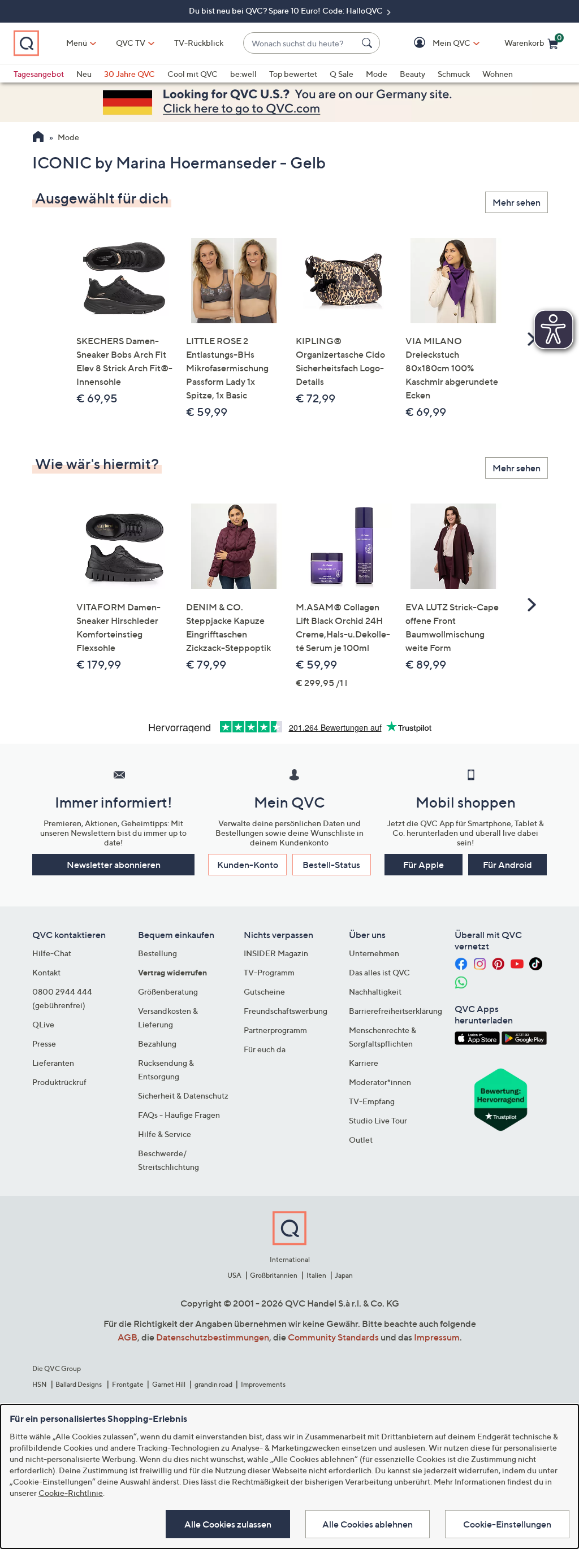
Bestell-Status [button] (331, 864)
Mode (376, 74)
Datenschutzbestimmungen (212, 1337)
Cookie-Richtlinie (70, 1493)
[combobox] (300, 43)
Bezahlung (157, 1043)
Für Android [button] (507, 864)
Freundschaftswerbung (285, 1011)
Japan (344, 1275)
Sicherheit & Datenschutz (183, 1095)
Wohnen (497, 74)
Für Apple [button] (423, 864)
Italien (316, 1275)
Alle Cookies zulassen (227, 1524)
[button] (435, 43)
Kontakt (46, 972)
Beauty (412, 74)
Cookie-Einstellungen (507, 1524)
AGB (127, 1337)
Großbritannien (273, 1275)
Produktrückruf (59, 1082)
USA (234, 1275)
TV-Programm (269, 972)
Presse (44, 1043)
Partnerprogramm (275, 1030)
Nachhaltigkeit (375, 991)
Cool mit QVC (192, 74)
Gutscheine (264, 991)
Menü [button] (76, 42)
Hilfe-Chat (51, 953)
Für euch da (265, 1049)
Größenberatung (168, 991)
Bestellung (157, 953)
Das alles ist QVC (379, 972)
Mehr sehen (516, 202)
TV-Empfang (372, 1101)
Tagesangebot (39, 74)
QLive (43, 1024)
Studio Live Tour (378, 1120)
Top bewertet (293, 74)
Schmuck (454, 74)
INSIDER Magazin (276, 953)
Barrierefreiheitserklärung (395, 1011)
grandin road (213, 1384)
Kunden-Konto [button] (247, 864)
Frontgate (128, 1384)
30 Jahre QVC (129, 74)
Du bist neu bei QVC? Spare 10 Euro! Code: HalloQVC (286, 10)
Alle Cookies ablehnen (367, 1524)
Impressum (437, 1337)
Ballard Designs (79, 1384)
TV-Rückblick (198, 42)
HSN (39, 1384)
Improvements (263, 1384)
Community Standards (333, 1337)
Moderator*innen (380, 1082)
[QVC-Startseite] (38, 138)
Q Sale (341, 74)
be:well (243, 74)
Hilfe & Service (164, 1134)
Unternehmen (374, 953)
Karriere (363, 1063)
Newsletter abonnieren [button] (114, 864)
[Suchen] (368, 43)
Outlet (361, 1139)
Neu (84, 74)
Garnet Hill (168, 1384)
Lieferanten (53, 1063)
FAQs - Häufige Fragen (179, 1115)
